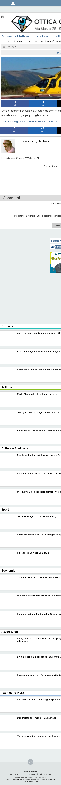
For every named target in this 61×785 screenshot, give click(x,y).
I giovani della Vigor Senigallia (33, 553)
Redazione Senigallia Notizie (33, 141)
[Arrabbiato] (14, 174)
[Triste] (42, 174)
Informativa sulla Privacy (30, 781)
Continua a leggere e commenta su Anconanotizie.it (30, 121)
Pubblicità (51, 779)
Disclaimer (44, 779)
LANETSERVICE (21, 779)
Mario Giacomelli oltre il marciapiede (37, 394)
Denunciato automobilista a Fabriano (36, 718)
